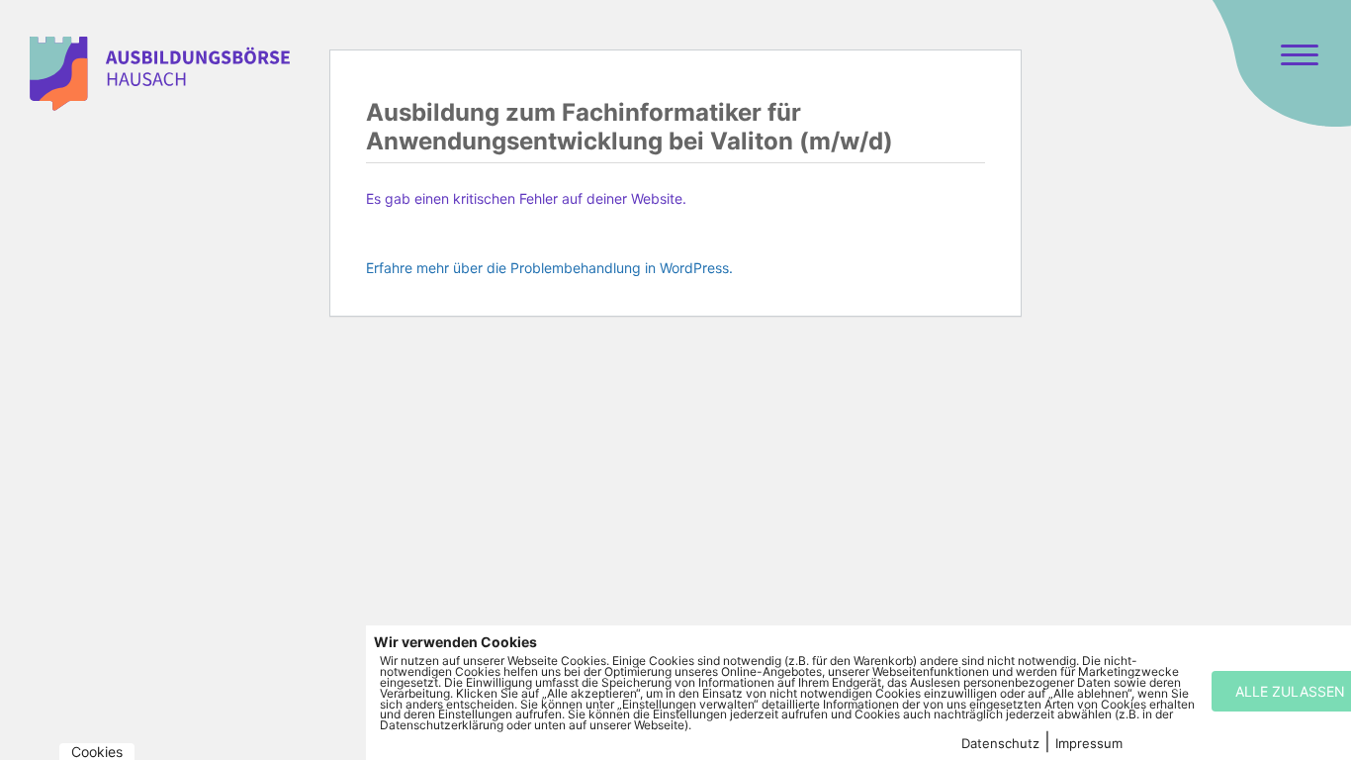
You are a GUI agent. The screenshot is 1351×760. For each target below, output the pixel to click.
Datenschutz (1000, 743)
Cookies (97, 751)
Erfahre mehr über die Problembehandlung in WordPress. (549, 267)
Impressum (1089, 743)
